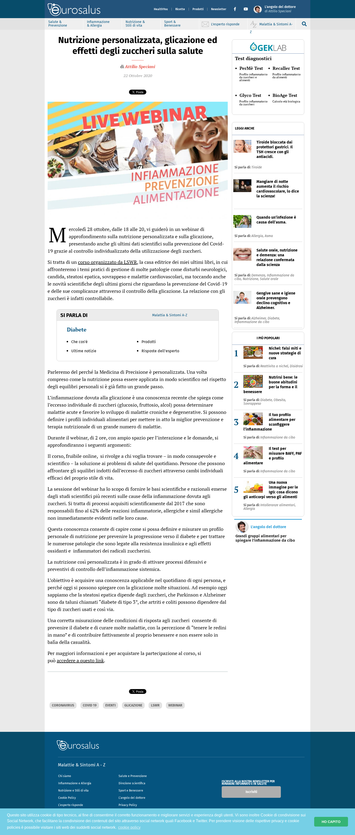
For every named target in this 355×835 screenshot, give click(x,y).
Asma (269, 236)
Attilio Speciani (140, 66)
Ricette (180, 9)
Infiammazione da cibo (251, 322)
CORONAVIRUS (63, 705)
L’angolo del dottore (132, 797)
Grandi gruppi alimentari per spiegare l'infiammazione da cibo (265, 538)
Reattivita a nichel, (275, 366)
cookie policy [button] (129, 827)
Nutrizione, (251, 279)
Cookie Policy (67, 797)
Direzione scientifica (132, 783)
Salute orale (269, 279)
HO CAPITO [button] (331, 822)
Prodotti (198, 9)
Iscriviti (251, 792)
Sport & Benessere (172, 24)
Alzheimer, (259, 318)
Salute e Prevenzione (133, 776)
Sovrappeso (252, 404)
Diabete (76, 329)
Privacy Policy (128, 805)
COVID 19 (90, 705)
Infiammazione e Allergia (74, 783)
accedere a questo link (80, 660)
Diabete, (274, 318)
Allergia (249, 509)
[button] (237, 9)
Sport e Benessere (131, 790)
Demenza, (259, 275)
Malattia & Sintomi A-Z (169, 315)
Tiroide (256, 167)
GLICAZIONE (133, 705)
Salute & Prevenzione (57, 24)
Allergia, (258, 236)
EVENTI (110, 705)
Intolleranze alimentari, (278, 505)
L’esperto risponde (70, 805)
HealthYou (161, 9)
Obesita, (280, 400)
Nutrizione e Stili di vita (73, 790)
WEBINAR (175, 705)
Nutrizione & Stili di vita (135, 24)
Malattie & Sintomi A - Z (81, 765)
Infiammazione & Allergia (98, 24)
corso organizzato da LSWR (107, 262)
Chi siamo (64, 776)
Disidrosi (296, 366)
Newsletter (218, 9)
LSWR (155, 705)
